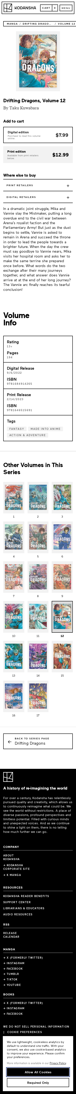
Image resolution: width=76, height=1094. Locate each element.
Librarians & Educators (24, 908)
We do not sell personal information (36, 1026)
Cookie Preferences (24, 1032)
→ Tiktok (10, 979)
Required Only (38, 1082)
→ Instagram (14, 963)
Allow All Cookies (38, 1072)
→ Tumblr (11, 974)
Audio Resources (18, 914)
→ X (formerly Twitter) (23, 957)
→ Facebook (13, 968)
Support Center (17, 902)
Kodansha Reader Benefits (26, 896)
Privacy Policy (58, 1063)
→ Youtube (12, 984)
